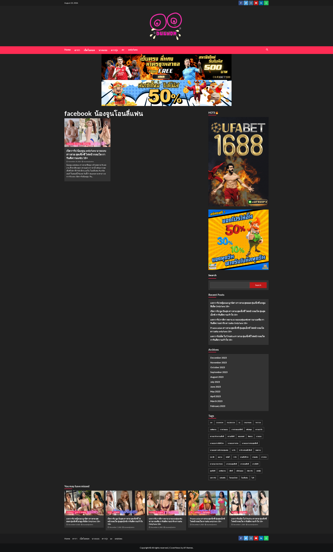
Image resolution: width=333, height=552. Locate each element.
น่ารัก (233, 450)
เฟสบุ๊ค (258, 471)
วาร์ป (234, 457)
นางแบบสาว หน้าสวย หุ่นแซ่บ (219, 450)
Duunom (219, 422)
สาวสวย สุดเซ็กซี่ (231, 464)
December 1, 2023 (239, 524)
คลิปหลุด (249, 429)
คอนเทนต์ (241, 436)
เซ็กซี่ (231, 471)
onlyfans (133, 49)
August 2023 (216, 377)
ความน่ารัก (258, 429)
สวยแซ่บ (255, 457)
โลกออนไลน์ (233, 478)
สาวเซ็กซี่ (255, 464)
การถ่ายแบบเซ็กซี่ (237, 429)
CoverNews (175, 547)
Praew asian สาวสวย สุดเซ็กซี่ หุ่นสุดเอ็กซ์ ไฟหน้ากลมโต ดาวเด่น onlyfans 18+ (237, 330)
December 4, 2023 (198, 524)
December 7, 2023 (115, 527)
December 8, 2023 (74, 524)
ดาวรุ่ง (114, 50)
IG (239, 422)
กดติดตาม (213, 429)
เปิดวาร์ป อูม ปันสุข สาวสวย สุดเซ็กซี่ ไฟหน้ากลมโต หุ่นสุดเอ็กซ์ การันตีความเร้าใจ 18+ (237, 313)
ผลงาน (220, 457)
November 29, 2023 (74, 161)
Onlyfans (247, 422)
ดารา (77, 50)
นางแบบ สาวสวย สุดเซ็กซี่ (250, 443)
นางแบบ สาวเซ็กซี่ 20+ (217, 443)
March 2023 (216, 401)
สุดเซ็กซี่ (212, 471)
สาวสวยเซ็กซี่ (245, 464)
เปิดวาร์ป (250, 471)
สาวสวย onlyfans (216, 464)
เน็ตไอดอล (89, 50)
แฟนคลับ (222, 478)
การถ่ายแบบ (224, 429)
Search (212, 275)
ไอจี (253, 478)
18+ (211, 422)
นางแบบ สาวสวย (233, 443)
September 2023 (219, 372)
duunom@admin (89, 162)
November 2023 (218, 362)
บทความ (258, 450)
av (123, 49)
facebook (231, 422)
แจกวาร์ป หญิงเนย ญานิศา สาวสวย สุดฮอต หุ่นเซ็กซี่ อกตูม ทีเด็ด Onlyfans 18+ (237, 304)
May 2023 (215, 391)
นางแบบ (103, 50)
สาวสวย (263, 457)
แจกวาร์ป (213, 478)
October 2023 (217, 367)
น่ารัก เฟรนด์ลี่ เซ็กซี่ (245, 450)
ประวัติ (212, 457)
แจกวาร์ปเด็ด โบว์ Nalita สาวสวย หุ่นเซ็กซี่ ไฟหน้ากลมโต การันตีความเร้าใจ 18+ (237, 338)
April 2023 (215, 396)
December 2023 (218, 357)
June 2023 (215, 386)
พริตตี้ (227, 457)
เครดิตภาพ (222, 471)
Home (67, 49)
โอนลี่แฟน (244, 478)
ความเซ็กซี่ (231, 436)
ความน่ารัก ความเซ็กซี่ (217, 436)
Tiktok (258, 422)
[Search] (267, 49)
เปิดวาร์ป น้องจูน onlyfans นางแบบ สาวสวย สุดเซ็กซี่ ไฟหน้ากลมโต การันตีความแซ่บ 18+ (86, 154)
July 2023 (215, 382)
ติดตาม (250, 436)
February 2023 (217, 406)
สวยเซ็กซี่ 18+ (244, 457)
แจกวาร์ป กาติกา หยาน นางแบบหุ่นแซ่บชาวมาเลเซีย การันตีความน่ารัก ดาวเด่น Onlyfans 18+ (237, 321)
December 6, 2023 (157, 527)
